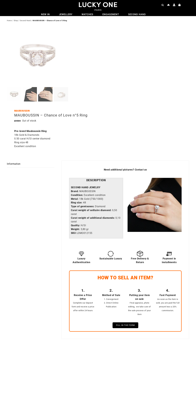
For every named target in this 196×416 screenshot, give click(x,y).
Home (9, 21)
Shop (16, 21)
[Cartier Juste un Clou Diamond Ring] (138, 357)
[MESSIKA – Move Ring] (46, 357)
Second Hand (25, 21)
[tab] (96, 180)
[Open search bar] (162, 5)
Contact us (141, 169)
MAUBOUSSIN (22, 110)
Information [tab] (14, 163)
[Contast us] (168, 5)
